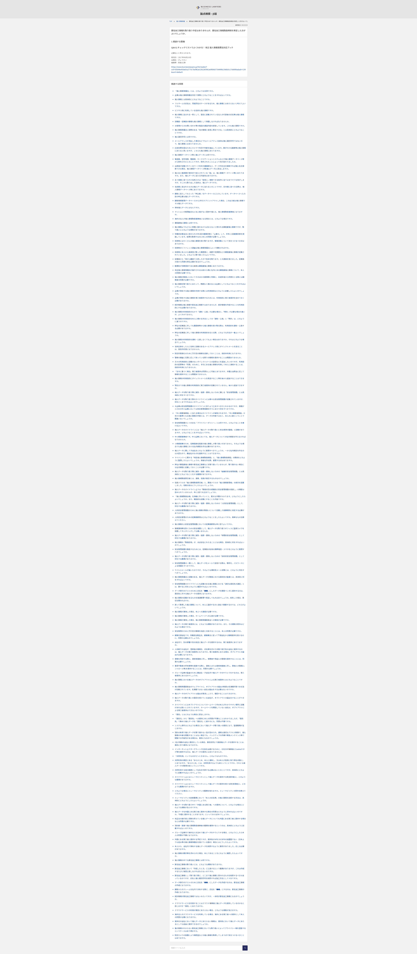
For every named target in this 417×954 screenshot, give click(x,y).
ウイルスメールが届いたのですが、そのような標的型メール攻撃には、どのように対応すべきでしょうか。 (209, 571)
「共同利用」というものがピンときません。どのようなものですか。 (202, 756)
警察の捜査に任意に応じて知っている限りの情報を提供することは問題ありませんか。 (208, 357)
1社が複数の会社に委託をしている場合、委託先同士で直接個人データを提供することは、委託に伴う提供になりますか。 (210, 743)
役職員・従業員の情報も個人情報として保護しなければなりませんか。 (202, 121)
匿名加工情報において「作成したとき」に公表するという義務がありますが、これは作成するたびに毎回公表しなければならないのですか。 (209, 870)
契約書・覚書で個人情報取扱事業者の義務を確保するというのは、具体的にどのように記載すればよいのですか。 (209, 827)
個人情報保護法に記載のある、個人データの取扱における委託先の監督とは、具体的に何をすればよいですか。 (209, 578)
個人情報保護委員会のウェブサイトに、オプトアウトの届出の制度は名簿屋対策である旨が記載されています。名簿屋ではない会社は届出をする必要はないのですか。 (209, 688)
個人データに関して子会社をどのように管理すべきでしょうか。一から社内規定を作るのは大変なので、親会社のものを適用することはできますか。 (209, 452)
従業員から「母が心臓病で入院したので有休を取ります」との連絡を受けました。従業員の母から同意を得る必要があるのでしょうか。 (209, 260)
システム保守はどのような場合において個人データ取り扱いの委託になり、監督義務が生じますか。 (209, 727)
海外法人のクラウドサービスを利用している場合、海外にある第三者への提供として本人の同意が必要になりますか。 (209, 915)
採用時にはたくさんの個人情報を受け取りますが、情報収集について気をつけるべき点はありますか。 (209, 242)
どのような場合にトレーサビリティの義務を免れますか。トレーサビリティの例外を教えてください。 (210, 792)
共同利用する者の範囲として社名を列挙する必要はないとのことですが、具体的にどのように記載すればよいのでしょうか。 (209, 771)
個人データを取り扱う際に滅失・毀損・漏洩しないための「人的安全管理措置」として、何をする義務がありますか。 (209, 504)
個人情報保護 (180, 21)
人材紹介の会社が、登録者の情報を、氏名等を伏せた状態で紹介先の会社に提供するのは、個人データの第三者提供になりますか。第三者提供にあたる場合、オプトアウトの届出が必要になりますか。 (209, 652)
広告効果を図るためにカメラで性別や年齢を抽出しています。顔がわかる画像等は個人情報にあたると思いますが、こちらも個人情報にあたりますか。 (210, 149)
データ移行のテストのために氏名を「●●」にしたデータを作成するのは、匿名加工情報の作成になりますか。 (209, 883)
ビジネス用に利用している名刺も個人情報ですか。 (195, 110)
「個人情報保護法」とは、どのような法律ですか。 (195, 91)
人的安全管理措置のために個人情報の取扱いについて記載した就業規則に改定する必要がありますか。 (209, 511)
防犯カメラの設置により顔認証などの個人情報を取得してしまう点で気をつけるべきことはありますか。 (209, 936)
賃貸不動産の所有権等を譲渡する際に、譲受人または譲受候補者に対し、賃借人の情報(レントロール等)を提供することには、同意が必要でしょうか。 (210, 667)
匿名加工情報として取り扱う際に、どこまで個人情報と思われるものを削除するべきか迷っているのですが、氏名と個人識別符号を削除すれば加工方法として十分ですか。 (209, 877)
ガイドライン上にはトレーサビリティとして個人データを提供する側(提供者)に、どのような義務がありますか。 (210, 778)
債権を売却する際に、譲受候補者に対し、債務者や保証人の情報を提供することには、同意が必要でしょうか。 (209, 660)
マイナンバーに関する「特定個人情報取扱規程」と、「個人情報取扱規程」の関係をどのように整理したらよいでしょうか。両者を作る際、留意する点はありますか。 (210, 459)
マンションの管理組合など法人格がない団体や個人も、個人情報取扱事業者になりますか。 (208, 213)
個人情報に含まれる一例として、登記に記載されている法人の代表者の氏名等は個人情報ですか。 (209, 116)
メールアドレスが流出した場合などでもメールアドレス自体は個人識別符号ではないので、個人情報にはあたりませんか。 (208, 142)
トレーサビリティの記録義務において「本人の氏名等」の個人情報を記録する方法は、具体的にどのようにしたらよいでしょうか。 (209, 799)
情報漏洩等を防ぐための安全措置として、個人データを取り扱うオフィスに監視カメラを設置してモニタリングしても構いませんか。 (209, 529)
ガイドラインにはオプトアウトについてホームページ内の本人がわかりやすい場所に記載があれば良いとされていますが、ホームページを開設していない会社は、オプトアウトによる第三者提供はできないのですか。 (209, 707)
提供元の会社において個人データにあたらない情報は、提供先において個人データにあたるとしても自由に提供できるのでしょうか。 (209, 922)
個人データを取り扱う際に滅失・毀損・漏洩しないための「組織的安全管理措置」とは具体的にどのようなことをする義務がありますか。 (209, 472)
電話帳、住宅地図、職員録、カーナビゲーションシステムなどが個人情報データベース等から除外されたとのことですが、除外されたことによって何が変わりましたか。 (209, 160)
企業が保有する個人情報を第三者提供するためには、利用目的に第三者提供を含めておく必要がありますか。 (209, 299)
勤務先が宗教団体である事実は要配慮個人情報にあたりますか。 (200, 266)
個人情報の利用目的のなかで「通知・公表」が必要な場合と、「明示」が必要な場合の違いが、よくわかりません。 (210, 313)
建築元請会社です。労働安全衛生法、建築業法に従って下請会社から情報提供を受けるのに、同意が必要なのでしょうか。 (209, 636)
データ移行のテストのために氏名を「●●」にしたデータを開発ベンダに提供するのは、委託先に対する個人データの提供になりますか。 (209, 592)
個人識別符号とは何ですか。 (186, 136)
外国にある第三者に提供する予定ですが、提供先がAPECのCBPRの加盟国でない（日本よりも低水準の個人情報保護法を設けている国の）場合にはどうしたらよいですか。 (209, 840)
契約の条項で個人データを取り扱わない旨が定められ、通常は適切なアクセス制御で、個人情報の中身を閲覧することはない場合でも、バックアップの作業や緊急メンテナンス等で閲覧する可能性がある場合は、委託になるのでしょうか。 (210, 735)
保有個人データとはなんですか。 (188, 207)
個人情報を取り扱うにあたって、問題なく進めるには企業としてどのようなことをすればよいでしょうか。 (210, 285)
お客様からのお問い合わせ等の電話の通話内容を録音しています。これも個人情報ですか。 (210, 125)
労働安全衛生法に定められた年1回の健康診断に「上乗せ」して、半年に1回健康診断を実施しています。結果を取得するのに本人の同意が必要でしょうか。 (209, 235)
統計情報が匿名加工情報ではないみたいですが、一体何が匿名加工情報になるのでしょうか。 (209, 897)
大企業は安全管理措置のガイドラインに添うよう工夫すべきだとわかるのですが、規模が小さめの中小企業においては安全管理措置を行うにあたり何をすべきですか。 (209, 407)
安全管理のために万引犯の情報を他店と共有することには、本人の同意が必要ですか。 (208, 631)
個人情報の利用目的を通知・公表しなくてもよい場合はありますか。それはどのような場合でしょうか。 (209, 341)
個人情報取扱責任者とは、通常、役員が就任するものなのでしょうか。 (202, 478)
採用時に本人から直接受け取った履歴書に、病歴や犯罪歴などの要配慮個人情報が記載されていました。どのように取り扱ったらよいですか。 (209, 253)
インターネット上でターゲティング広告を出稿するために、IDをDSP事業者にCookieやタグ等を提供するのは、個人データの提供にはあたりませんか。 (210, 750)
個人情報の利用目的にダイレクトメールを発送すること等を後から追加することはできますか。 (209, 379)
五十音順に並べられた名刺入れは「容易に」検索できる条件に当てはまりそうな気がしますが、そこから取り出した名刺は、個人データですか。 (209, 181)
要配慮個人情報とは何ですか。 (187, 223)
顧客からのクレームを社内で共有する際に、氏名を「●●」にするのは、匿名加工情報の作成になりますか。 (209, 890)
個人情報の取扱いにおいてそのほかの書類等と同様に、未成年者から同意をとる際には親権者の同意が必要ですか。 (209, 278)
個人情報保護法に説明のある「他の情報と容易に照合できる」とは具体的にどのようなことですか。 (209, 131)
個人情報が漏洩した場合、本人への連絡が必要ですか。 (196, 611)
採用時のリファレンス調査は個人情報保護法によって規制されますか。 (202, 247)
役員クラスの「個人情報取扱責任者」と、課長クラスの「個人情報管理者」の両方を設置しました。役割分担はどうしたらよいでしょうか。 (209, 484)
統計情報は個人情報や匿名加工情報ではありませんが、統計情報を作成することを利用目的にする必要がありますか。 (209, 306)
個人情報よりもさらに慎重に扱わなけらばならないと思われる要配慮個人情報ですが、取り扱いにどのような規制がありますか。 (209, 228)
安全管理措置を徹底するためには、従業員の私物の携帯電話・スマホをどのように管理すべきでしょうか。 (209, 550)
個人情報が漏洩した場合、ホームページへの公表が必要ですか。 (200, 616)
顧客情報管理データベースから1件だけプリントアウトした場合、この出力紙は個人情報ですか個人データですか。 (210, 202)
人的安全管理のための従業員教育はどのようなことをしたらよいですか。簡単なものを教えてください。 (209, 518)
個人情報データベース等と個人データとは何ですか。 (195, 154)
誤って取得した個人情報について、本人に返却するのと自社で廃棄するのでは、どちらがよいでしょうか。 (210, 606)
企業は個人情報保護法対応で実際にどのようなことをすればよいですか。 (203, 95)
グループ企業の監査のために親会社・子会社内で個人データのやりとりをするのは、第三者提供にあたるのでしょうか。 (209, 674)
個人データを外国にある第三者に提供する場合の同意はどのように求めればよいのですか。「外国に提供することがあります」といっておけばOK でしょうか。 (208, 813)
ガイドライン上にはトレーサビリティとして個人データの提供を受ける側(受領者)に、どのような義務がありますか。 (210, 785)
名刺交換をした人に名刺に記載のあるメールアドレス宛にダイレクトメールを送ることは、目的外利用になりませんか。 (208, 348)
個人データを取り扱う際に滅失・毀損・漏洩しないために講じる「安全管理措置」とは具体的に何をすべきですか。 (209, 393)
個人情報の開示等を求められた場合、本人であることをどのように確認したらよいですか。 (208, 854)
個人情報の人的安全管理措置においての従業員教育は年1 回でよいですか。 (204, 524)
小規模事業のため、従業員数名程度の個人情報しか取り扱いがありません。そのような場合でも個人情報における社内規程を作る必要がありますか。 (209, 445)
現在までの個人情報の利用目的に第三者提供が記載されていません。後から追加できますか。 (209, 386)
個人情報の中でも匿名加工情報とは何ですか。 (193, 860)
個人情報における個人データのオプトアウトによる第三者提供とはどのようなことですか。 (208, 681)
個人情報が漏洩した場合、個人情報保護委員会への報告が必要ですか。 (202, 620)
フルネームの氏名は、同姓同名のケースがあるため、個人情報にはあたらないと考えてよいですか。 (210, 105)
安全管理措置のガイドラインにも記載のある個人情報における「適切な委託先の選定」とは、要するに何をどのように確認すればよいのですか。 (209, 585)
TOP (170, 21)
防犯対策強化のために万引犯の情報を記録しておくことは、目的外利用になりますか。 (208, 353)
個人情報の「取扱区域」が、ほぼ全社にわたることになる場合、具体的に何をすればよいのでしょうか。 (209, 543)
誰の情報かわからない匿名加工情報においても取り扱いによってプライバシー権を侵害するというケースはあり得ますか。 (210, 929)
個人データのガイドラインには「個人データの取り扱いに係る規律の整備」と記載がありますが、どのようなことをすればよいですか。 (209, 431)
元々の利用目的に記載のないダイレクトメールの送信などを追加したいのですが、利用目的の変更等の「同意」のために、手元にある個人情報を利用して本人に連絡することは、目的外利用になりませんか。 (209, 364)
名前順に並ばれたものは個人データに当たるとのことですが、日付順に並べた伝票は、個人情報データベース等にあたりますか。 (209, 188)
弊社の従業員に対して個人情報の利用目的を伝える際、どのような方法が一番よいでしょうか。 (209, 334)
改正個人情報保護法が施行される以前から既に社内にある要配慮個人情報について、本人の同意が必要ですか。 (209, 271)
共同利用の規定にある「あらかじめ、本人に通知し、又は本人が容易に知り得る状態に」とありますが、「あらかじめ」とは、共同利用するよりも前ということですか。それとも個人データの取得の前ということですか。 (210, 763)
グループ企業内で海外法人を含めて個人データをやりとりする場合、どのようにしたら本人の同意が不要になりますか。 (209, 834)
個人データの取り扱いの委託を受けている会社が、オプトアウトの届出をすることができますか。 (209, 699)
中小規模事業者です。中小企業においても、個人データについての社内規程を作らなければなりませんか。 (210, 438)
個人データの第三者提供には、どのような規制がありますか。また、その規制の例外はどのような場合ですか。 (209, 625)
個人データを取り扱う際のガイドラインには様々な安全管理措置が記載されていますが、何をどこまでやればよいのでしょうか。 (209, 400)
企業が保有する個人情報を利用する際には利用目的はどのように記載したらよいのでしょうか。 (209, 292)
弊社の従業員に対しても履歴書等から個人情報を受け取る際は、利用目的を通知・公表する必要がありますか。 (209, 327)
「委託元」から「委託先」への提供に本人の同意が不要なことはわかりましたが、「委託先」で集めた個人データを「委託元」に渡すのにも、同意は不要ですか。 (209, 720)
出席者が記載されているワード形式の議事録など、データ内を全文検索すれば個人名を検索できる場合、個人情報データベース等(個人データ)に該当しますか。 (209, 167)
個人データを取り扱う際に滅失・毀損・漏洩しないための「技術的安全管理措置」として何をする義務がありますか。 (209, 557)
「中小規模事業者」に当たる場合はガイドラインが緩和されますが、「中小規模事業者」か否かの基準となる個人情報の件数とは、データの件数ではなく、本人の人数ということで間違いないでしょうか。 (210, 416)
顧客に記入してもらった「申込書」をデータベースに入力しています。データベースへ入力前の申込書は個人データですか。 (210, 195)
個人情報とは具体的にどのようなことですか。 (193, 99)
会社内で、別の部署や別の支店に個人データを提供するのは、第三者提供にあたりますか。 (208, 643)
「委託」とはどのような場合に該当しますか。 (193, 714)
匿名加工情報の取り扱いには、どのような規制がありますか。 (199, 864)
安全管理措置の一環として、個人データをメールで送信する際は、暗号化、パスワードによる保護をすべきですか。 (209, 564)
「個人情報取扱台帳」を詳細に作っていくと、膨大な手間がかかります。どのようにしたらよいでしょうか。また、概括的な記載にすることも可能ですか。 (210, 497)
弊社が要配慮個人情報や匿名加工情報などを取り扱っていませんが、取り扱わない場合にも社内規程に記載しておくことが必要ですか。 (209, 466)
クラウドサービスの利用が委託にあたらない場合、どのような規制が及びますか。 (207, 910)
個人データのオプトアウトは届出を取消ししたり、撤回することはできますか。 (206, 693)
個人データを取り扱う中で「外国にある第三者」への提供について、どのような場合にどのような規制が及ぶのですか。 (209, 806)
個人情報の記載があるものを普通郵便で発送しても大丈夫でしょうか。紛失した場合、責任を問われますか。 (209, 599)
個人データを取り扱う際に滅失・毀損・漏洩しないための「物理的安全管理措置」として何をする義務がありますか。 (209, 536)
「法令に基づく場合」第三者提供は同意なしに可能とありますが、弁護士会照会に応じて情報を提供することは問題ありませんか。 (209, 373)
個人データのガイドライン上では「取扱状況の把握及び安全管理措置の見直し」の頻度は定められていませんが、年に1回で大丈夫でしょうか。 (209, 490)
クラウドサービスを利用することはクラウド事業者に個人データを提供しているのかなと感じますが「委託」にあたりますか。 (209, 904)
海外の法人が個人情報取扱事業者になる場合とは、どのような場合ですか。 (204, 218)
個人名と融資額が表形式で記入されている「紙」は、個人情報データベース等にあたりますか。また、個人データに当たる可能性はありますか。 (209, 174)
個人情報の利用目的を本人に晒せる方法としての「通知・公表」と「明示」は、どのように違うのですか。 (209, 320)
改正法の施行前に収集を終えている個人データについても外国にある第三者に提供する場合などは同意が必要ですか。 (210, 820)
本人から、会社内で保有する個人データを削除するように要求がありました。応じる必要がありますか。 (209, 847)
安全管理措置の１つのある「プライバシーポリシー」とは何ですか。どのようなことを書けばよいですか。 (209, 424)
